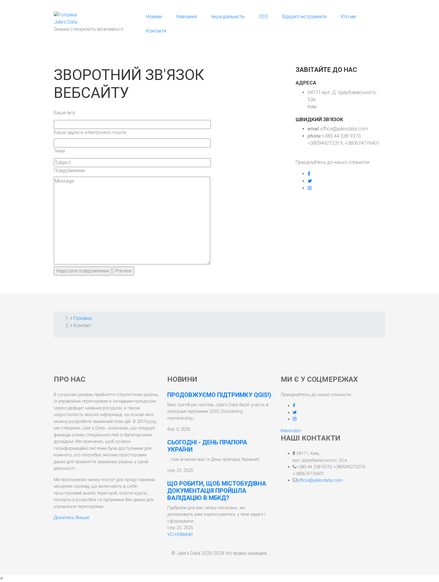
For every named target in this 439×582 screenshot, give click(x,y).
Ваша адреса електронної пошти (90, 132)
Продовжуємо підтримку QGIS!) (219, 394)
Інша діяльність (228, 16)
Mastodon (291, 430)
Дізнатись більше (72, 517)
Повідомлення (69, 170)
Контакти (156, 31)
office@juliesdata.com (320, 480)
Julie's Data (65, 22)
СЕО (263, 16)
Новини (154, 16)
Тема (59, 151)
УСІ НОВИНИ (180, 534)
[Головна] (65, 14)
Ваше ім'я (64, 113)
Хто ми (348, 16)
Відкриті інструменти (304, 16)
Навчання (186, 16)
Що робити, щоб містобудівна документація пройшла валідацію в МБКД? (216, 490)
